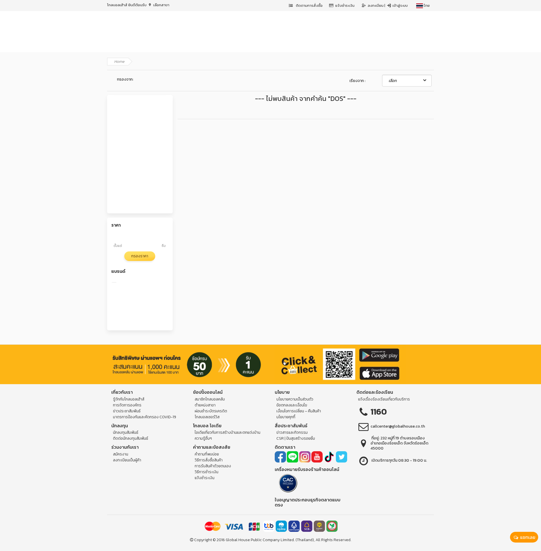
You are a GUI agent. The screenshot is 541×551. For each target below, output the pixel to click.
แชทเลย (527, 537)
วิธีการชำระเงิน (206, 472)
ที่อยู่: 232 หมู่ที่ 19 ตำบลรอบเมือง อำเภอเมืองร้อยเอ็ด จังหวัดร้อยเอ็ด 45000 (399, 443)
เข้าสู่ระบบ (400, 5)
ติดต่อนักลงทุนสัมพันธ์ (130, 438)
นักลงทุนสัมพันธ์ (125, 432)
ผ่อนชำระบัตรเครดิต (211, 411)
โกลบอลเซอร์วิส (207, 417)
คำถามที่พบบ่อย (207, 454)
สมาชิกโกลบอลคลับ (210, 399)
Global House (238, 540)
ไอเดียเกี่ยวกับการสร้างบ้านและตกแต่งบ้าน (227, 432)
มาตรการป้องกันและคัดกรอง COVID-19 (144, 417)
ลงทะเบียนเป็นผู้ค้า (127, 460)
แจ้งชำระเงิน (344, 5)
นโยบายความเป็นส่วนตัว (294, 399)
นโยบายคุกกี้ (285, 417)
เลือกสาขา (160, 5)
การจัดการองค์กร (127, 405)
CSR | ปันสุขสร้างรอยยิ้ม (295, 438)
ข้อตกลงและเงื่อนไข (291, 405)
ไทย (426, 5)
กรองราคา (139, 256)
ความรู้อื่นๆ (203, 438)
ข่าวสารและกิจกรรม (292, 432)
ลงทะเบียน (376, 5)
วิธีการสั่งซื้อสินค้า (209, 460)
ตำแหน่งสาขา (205, 405)
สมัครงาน (120, 454)
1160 (379, 411)
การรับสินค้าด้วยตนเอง (213, 466)
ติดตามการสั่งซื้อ (309, 5)
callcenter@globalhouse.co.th (398, 426)
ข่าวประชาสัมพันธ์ (127, 411)
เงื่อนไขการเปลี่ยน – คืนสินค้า (298, 411)
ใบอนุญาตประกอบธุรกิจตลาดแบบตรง (307, 502)
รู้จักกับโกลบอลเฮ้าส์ (128, 399)
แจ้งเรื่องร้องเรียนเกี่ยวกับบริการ (384, 399)
